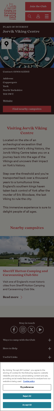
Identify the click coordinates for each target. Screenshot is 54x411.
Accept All (26, 405)
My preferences (27, 387)
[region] (27, 386)
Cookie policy (29, 381)
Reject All (27, 396)
